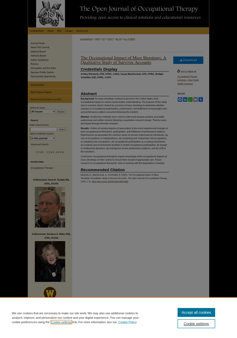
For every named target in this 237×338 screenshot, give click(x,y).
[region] (118, 317)
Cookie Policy (127, 322)
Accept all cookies (196, 312)
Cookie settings (61, 322)
